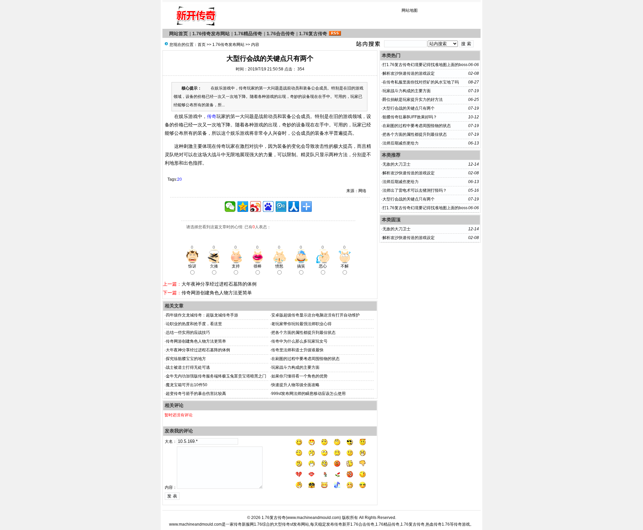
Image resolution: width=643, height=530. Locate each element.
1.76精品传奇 (248, 33)
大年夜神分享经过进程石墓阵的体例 (219, 284)
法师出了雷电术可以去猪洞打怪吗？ (414, 190)
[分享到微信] (230, 206)
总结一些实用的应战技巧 (188, 332)
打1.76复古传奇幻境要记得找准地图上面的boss (425, 64)
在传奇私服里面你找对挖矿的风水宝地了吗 (420, 82)
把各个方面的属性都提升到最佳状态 (303, 332)
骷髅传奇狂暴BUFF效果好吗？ (409, 117)
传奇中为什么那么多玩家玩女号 (299, 341)
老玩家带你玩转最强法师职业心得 (301, 323)
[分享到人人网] (293, 206)
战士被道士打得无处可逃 (188, 367)
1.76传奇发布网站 (211, 33)
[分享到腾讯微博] (281, 206)
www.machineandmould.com (313, 517)
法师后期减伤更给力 (400, 143)
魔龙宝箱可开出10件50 (186, 384)
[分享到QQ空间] (242, 206)
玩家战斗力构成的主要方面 (295, 367)
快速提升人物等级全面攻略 (295, 384)
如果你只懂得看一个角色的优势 (299, 376)
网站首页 (178, 33)
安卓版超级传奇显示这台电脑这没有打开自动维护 (315, 315)
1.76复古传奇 (313, 33)
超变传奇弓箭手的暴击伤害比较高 (196, 393)
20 (179, 179)
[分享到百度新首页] (268, 206)
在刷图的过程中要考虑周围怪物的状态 (305, 358)
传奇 (211, 116)
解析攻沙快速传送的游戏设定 (408, 73)
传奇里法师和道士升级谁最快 (297, 350)
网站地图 (410, 10)
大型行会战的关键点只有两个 (408, 108)
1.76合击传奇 (281, 33)
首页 (202, 44)
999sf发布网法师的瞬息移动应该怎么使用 (308, 393)
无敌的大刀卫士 (396, 164)
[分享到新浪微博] (255, 206)
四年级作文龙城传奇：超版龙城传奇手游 (202, 315)
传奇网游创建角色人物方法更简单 (217, 292)
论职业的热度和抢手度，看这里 (194, 323)
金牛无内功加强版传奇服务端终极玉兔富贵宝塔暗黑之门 (216, 376)
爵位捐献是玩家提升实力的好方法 (412, 99)
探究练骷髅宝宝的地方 (186, 358)
